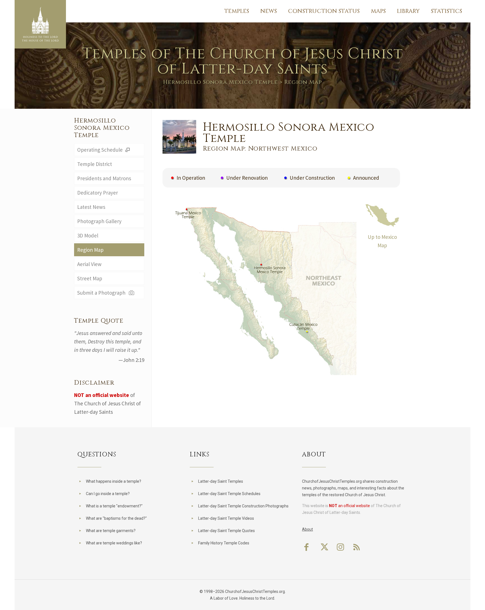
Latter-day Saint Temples (220, 481)
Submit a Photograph (102, 292)
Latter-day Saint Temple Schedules (229, 493)
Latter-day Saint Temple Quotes (226, 530)
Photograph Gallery (99, 221)
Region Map (90, 249)
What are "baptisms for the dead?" (116, 518)
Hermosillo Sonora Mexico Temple (220, 82)
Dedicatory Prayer (97, 192)
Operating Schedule (100, 149)
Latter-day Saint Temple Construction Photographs (243, 506)
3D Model (87, 235)
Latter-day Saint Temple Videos (226, 518)
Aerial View (89, 264)
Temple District (94, 164)
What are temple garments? (111, 530)
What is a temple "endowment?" (114, 506)
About (307, 529)
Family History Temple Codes (223, 543)
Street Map (89, 278)
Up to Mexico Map (382, 241)
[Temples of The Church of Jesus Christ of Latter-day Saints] (40, 24)
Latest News (91, 207)
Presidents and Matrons (104, 178)
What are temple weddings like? (114, 543)
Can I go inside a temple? (108, 493)
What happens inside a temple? (113, 481)
